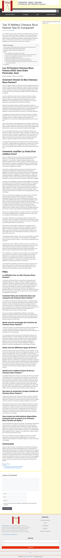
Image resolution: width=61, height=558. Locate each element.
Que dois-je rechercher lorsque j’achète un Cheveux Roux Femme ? (19, 60)
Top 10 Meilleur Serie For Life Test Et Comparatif (13, 466)
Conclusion (6, 64)
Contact (45, 528)
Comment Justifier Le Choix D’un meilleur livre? (14, 50)
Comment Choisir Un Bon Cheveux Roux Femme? (14, 48)
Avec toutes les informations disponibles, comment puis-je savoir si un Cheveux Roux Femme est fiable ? (21, 62)
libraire (5, 465)
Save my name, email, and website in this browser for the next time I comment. (20, 504)
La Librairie (25, 14)
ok (57, 11)
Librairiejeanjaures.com (6, 525)
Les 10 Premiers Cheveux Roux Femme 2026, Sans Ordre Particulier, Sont (20, 47)
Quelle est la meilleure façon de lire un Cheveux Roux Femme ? (18, 58)
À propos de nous (45, 520)
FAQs (5, 51)
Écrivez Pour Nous (51, 14)
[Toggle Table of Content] (36, 45)
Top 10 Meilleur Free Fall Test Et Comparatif (12, 467)
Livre (37, 14)
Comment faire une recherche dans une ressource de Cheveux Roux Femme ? (21, 54)
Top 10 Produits (7, 463)
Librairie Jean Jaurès (28, 556)
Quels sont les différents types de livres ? (14, 57)
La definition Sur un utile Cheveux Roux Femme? (15, 53)
